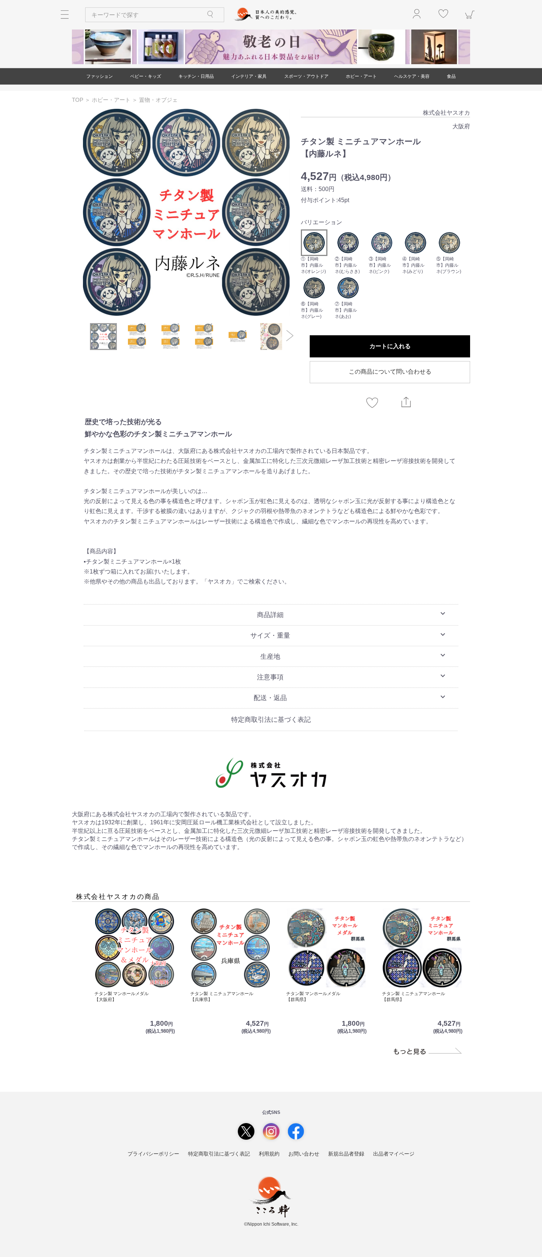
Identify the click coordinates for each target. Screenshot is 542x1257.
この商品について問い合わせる (390, 371)
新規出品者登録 (346, 1154)
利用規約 (269, 1154)
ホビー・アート (361, 76)
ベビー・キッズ (145, 76)
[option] (186, 212)
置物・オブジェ (158, 100)
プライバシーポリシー (153, 1154)
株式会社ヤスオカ (446, 113)
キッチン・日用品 (196, 76)
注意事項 (352, 676)
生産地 (353, 655)
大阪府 (461, 126)
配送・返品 (350, 697)
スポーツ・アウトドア (306, 76)
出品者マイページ (393, 1154)
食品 (451, 76)
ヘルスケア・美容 (412, 76)
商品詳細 (352, 614)
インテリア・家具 (249, 76)
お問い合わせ (303, 1154)
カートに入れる (390, 346)
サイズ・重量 (348, 635)
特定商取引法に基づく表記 (271, 719)
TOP (78, 100)
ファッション (99, 76)
